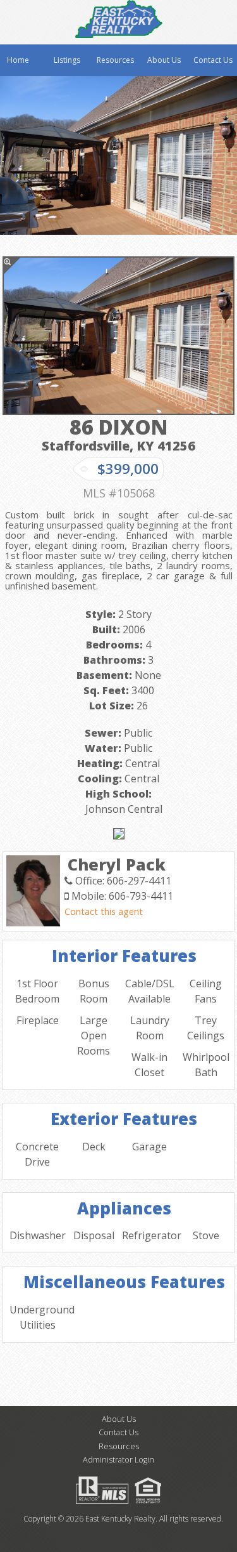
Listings (67, 60)
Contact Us (213, 60)
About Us (164, 60)
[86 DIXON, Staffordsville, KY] (118, 335)
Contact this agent (103, 911)
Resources (115, 60)
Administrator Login (118, 1459)
